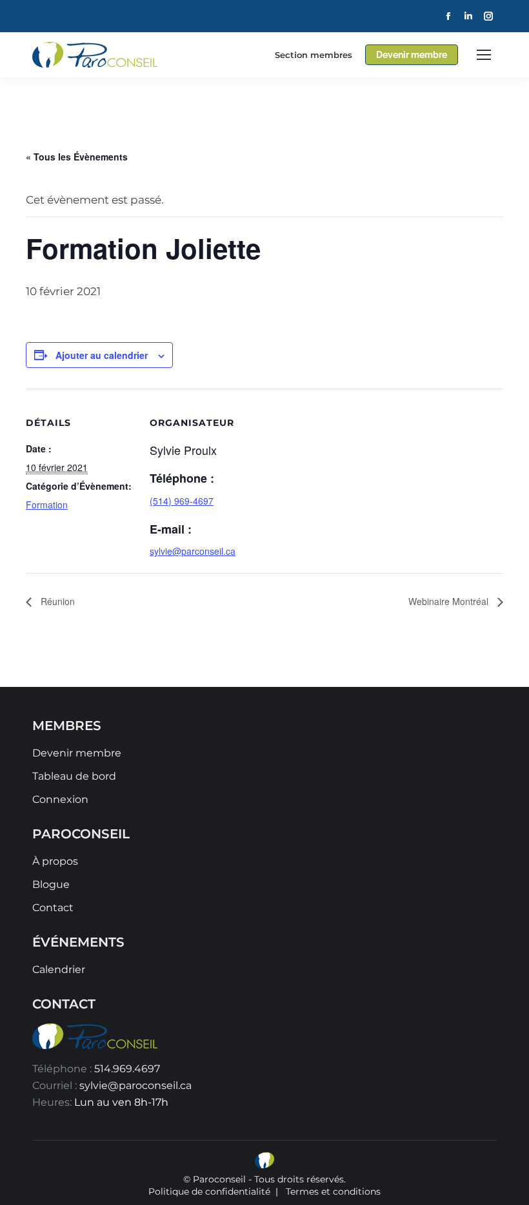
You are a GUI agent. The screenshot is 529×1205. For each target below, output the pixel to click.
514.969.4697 (127, 1069)
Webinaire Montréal (449, 601)
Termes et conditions (333, 1191)
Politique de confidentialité (209, 1191)
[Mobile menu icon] (484, 55)
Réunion (56, 601)
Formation (47, 504)
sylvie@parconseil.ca (192, 551)
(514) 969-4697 (182, 500)
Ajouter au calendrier (101, 355)
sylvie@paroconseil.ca (135, 1085)
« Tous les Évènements (77, 156)
